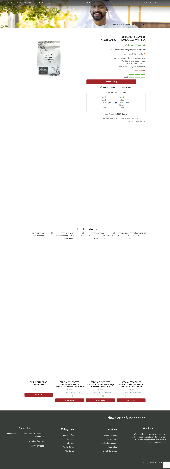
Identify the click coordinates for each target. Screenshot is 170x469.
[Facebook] (11, 3)
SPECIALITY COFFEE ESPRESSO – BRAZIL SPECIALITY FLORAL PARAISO (70, 384)
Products (149, 11)
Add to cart (110, 82)
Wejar (131, 389)
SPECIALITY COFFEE (132, 24)
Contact (42, 3)
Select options (131, 400)
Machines (117, 11)
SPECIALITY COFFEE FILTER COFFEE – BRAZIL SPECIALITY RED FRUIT (131, 384)
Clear (126, 77)
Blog (48, 3)
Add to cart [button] (39, 394)
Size (144, 73)
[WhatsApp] (2, 3)
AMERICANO (117, 24)
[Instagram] (9, 3)
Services (140, 11)
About (153, 14)
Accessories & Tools (129, 11)
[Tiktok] (5, 3)
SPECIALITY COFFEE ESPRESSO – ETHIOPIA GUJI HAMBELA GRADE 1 (100, 384)
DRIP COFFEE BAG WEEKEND (39, 383)
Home (143, 24)
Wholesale (108, 11)
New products (125, 118)
